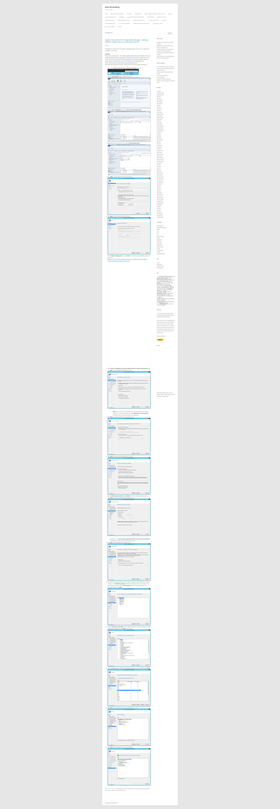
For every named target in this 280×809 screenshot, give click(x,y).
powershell (161, 293)
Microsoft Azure (160, 236)
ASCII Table (129, 13)
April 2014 (159, 169)
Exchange (170, 282)
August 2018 (159, 131)
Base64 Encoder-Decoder (139, 20)
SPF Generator (150, 17)
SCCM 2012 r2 (130, 788)
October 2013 (160, 180)
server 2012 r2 (170, 295)
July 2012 (159, 206)
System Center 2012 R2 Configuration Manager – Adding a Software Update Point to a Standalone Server (127, 41)
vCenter (172, 301)
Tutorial (113, 790)
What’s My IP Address (110, 26)
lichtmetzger (159, 72)
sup (134, 788)
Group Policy (166, 284)
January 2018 (159, 140)
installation (160, 285)
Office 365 (159, 241)
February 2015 (160, 154)
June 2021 (159, 107)
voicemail (158, 305)
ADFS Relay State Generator (117, 13)
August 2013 (159, 183)
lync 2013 (170, 287)
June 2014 (159, 166)
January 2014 (159, 175)
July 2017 (159, 141)
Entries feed (159, 264)
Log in (158, 262)
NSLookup (121, 17)
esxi (162, 282)
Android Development (161, 227)
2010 (158, 276)
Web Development (161, 253)
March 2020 (159, 112)
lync (170, 285)
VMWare (163, 303)
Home (106, 13)
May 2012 (159, 210)
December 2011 (160, 217)
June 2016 (159, 148)
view (158, 303)
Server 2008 (167, 294)
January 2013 (159, 196)
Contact (120, 26)
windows (163, 305)
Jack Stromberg (112, 7)
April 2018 (159, 136)
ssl (160, 297)
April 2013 (159, 190)
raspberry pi (169, 293)
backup (170, 278)
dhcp (170, 281)
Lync (158, 234)
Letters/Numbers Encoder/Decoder (141, 23)
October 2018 (160, 127)
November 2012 (160, 199)
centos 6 (173, 279)
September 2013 (160, 182)
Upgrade (166, 301)
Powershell (159, 243)
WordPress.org (160, 267)
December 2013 (160, 176)
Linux (158, 232)
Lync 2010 (161, 287)
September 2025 (160, 93)
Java (158, 231)
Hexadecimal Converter (124, 23)
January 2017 (159, 145)
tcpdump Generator (110, 20)
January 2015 (159, 155)
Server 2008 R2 (161, 295)
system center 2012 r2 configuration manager (165, 299)
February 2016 (160, 150)
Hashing (164, 20)
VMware (158, 252)
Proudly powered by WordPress (111, 802)
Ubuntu (158, 248)
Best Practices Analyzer (162, 279)
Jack (124, 790)
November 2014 (160, 159)
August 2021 (159, 103)
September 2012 (160, 203)
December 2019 (160, 117)
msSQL (158, 238)
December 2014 (160, 157)
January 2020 (159, 115)
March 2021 (159, 108)
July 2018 (159, 133)
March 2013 (159, 192)
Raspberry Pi (159, 245)
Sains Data (159, 79)
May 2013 (159, 189)
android (160, 278)
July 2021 (159, 105)
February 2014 (160, 173)
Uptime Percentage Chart (124, 20)
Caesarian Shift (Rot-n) (153, 20)
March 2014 (159, 171)
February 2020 (160, 114)
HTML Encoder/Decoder (110, 17)
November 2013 (160, 178)
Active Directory (160, 225)
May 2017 (159, 143)
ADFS (173, 276)
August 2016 (159, 147)
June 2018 (159, 134)
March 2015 (159, 152)
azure (166, 278)
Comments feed (160, 266)
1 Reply (106, 45)
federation (160, 284)
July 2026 (159, 91)
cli (157, 281)
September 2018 (160, 129)
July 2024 (159, 96)
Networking (159, 239)
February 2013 (160, 194)
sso (162, 297)
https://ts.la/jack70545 (163, 396)
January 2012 (159, 215)
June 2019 (159, 121)
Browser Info (138, 13)
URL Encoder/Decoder (110, 23)
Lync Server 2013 (162, 289)
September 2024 (160, 94)
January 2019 (159, 124)
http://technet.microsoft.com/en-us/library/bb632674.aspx (123, 63)
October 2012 (160, 201)
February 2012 (160, 213)
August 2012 (159, 204)
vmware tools (170, 303)
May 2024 (159, 98)
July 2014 (159, 164)
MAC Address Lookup (158, 23)
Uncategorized (160, 250)
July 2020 (159, 110)
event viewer (165, 282)
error (159, 282)
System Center (119, 788)
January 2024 (159, 100)
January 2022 (159, 101)
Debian (158, 229)
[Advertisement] (166, 370)
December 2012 (160, 197)
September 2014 (160, 161)
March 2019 (159, 122)
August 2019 (159, 119)
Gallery (170, 13)
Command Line (163, 281)
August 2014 (159, 162)
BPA (170, 279)
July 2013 (159, 185)
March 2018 (159, 138)
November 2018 (160, 126)
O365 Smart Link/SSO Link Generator (135, 17)
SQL (157, 297)
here (116, 50)
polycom (168, 291)
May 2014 (159, 168)
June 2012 (159, 208)
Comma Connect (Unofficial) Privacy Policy (155, 13)
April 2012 (159, 211)
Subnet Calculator (161, 17)
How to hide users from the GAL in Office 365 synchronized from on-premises (165, 68)
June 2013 (159, 187)
